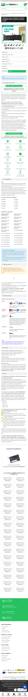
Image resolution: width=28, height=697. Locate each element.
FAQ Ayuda (25, 695)
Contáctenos (4, 657)
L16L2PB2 (16, 206)
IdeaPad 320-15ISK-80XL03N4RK (18, 224)
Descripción (8, 695)
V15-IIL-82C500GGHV (18, 237)
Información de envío (6, 647)
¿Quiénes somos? (5, 626)
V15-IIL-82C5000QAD (5, 233)
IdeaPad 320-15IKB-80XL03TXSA (18, 221)
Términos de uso (5, 630)
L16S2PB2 (16, 201)
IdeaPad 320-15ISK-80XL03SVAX (18, 227)
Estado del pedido (5, 638)
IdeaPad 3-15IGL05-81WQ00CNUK (18, 214)
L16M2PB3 (3, 203)
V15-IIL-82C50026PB (18, 233)
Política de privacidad (6, 631)
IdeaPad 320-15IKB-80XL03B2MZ (18, 218)
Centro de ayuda (5, 655)
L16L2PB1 (16, 208)
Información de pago (6, 648)
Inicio (2, 13)
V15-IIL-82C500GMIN (18, 240)
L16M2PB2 (3, 201)
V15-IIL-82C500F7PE (18, 235)
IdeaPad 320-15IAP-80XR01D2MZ (5, 218)
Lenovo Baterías (7, 13)
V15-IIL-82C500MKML (18, 244)
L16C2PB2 (16, 203)
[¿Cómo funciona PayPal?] (5, 673)
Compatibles (14, 695)
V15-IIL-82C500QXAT (5, 246)
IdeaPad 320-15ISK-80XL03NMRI (5, 227)
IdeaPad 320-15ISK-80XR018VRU (5, 231)
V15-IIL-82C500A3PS (5, 235)
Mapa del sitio (4, 660)
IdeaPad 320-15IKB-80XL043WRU (5, 224)
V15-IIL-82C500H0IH (5, 242)
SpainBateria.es (13, 677)
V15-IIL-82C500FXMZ (5, 237)
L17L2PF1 (3, 208)
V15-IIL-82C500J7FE (18, 242)
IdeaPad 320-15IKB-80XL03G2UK (5, 221)
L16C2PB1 (16, 199)
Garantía (3, 628)
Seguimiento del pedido (6, 659)
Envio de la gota (5, 650)
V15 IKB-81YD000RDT (18, 230)
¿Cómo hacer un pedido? (6, 636)
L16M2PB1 (3, 199)
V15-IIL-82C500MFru (5, 244)
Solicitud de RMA (5, 642)
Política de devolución (6, 640)
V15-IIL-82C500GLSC (5, 240)
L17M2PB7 (3, 206)
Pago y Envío (19, 695)
